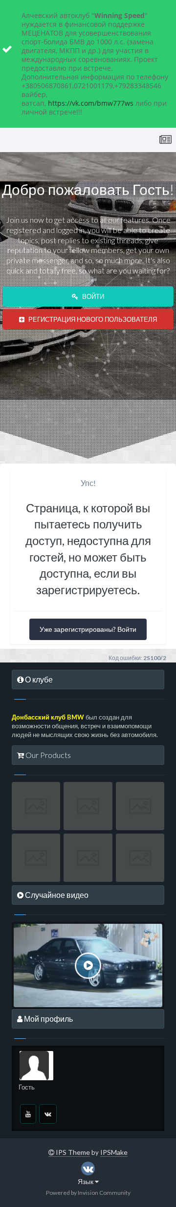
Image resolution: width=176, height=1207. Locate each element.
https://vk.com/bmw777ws (90, 103)
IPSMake (114, 1152)
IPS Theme (72, 1152)
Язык (86, 1181)
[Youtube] (28, 1114)
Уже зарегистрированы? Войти (88, 629)
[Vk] (48, 1114)
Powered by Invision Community (88, 1192)
